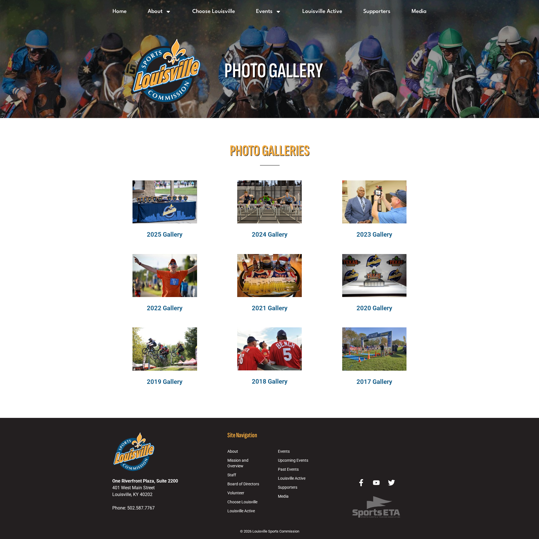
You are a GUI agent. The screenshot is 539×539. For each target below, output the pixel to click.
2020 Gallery (374, 308)
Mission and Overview (237, 463)
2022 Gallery (164, 308)
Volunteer (235, 493)
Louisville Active (322, 11)
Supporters (376, 11)
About (155, 11)
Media (419, 11)
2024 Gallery (269, 234)
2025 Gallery (164, 234)
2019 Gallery (164, 381)
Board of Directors (243, 484)
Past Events (288, 469)
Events (264, 11)
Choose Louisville (213, 11)
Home (120, 11)
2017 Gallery (374, 381)
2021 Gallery (269, 308)
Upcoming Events (293, 460)
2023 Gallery (374, 234)
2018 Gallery (269, 381)
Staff (231, 475)
